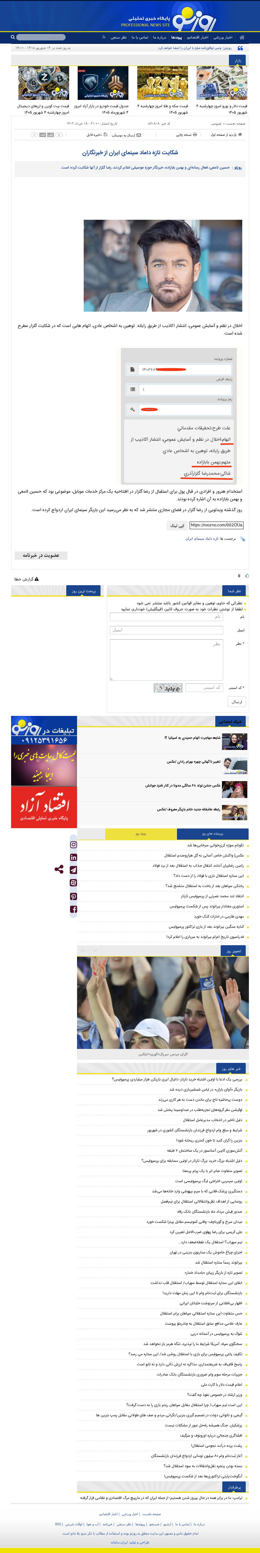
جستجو (154, 1524)
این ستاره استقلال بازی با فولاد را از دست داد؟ (208, 876)
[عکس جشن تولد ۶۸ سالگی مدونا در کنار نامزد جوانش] (234, 789)
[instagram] (73, 846)
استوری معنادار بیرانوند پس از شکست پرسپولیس (207, 906)
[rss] (104, 37)
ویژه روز (141, 833)
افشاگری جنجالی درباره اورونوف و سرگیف (211, 1435)
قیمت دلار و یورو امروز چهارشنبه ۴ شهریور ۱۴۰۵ (221, 109)
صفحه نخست (235, 123)
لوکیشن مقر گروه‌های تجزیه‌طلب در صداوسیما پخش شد (200, 1110)
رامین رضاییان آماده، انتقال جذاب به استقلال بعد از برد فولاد (198, 866)
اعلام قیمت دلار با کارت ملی (221, 1385)
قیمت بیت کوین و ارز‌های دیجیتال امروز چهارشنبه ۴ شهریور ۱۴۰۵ (43, 109)
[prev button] (95, 950)
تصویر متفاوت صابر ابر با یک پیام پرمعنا (212, 1171)
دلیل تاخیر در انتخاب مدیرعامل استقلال (212, 1120)
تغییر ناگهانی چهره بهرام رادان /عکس (193, 762)
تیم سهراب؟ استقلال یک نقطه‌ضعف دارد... (210, 1242)
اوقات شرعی (73, 1524)
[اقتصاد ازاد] (44, 807)
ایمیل (240, 630)
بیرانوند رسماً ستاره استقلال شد (218, 1262)
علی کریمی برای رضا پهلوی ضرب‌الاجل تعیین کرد (206, 1232)
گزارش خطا (24, 579)
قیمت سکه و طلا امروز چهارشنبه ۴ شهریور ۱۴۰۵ (162, 109)
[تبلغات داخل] (44, 730)
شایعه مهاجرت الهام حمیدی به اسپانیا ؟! (192, 738)
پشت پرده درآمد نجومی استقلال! (216, 1446)
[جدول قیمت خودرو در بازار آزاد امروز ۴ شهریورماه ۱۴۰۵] (100, 83)
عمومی (216, 123)
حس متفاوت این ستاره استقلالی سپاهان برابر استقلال (201, 1313)
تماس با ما (140, 37)
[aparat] (73, 882)
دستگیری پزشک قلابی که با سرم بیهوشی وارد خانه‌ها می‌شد (197, 1191)
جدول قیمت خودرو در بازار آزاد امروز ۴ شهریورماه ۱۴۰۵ (101, 109)
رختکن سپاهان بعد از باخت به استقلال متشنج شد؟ (205, 886)
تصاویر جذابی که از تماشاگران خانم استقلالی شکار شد (163, 1054)
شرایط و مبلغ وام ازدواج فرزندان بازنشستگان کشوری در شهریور (194, 1130)
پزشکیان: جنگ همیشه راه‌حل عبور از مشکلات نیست (203, 1425)
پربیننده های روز (212, 833)
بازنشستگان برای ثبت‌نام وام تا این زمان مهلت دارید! (202, 1293)
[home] (240, 37)
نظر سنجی (119, 37)
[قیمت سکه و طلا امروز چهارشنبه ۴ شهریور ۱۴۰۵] (160, 83)
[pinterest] (73, 898)
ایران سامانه (119, 1542)
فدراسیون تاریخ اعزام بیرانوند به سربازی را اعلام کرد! (205, 937)
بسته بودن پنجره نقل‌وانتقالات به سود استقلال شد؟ (203, 1466)
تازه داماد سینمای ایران (201, 538)
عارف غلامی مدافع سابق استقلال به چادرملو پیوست (203, 1324)
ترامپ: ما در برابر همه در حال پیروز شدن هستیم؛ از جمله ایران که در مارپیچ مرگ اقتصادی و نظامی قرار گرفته (161, 1498)
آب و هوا (93, 1524)
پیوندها (176, 37)
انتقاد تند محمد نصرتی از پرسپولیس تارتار (212, 896)
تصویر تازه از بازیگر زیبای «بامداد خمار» (213, 1273)
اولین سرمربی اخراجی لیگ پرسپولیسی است (208, 1181)
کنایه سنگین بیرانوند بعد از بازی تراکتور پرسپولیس (206, 927)
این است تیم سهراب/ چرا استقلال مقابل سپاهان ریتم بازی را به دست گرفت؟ (184, 1405)
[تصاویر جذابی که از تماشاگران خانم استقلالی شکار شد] (163, 983)
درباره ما (159, 37)
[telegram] (73, 870)
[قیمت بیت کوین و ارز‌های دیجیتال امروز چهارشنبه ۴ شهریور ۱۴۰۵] (41, 83)
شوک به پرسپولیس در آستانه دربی (216, 1334)
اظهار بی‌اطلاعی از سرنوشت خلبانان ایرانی (210, 1303)
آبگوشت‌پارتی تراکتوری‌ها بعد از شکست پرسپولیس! (203, 1476)
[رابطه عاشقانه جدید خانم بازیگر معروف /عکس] (234, 813)
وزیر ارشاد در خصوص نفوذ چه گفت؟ (214, 1395)
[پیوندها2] (44, 765)
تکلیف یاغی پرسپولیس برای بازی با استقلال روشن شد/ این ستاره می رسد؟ (185, 1354)
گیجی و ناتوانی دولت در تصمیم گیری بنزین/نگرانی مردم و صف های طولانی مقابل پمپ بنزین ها (169, 1415)
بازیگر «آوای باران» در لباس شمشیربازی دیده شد (205, 1089)
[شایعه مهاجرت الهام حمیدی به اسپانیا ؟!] (234, 741)
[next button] (83, 950)
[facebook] (73, 911)
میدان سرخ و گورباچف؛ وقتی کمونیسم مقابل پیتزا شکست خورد (194, 1222)
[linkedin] (73, 859)
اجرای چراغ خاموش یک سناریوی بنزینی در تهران (206, 1252)
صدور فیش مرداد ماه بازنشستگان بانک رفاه (209, 1212)
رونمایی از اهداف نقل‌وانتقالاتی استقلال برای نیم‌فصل (201, 1201)
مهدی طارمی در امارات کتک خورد (219, 916)
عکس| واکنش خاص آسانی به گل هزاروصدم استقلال (204, 855)
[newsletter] (41, 555)
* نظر (240, 643)
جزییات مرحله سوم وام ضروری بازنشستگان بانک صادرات (199, 1374)
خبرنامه (108, 1524)
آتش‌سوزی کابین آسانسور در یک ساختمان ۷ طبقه (204, 1150)
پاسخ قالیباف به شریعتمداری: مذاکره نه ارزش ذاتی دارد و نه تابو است (189, 1364)
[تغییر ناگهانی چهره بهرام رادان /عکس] (234, 765)
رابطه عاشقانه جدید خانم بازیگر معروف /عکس (188, 810)
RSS (58, 1524)
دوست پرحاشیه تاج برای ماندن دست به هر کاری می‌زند (200, 1100)
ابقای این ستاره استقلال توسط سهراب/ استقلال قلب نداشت (196, 1283)
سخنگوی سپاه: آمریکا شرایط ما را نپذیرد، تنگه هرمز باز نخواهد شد (192, 1344)
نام (242, 617)
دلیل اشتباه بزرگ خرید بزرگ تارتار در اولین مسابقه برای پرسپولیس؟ (191, 1161)
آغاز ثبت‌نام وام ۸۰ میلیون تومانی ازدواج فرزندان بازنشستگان (196, 1456)
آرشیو (167, 1524)
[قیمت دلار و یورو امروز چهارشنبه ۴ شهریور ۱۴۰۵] (219, 83)
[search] (13, 37)
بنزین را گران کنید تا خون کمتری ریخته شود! (209, 1140)
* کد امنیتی (236, 688)
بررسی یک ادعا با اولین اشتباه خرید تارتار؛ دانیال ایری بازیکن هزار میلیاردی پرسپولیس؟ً (177, 1079)
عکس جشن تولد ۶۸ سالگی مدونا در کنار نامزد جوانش (182, 786)
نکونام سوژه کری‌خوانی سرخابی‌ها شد (215, 845)
